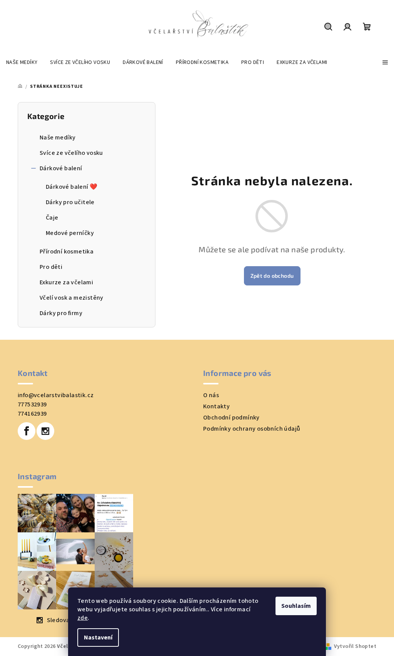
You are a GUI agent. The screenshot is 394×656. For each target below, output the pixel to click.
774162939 (32, 413)
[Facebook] (26, 431)
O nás (211, 395)
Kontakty (216, 406)
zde (82, 618)
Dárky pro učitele (70, 202)
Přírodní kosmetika (66, 251)
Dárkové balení (61, 168)
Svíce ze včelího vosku (71, 153)
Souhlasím (296, 606)
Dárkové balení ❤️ (71, 187)
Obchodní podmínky (231, 417)
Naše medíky (57, 137)
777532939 (32, 404)
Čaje (52, 217)
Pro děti (51, 267)
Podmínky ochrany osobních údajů (251, 428)
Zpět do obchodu (272, 275)
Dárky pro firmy (61, 313)
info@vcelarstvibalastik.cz (55, 395)
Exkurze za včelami (66, 282)
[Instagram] (45, 431)
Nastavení (98, 637)
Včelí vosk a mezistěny (72, 298)
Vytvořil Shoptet (355, 646)
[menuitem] (21, 62)
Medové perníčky (70, 233)
